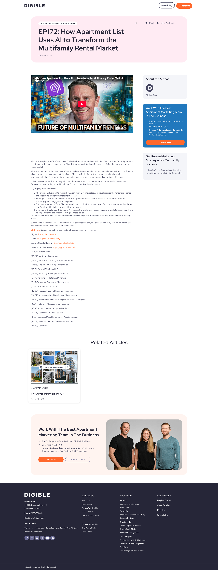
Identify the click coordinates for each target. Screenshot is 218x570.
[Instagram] (32, 538)
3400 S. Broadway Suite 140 (35, 505)
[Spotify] (37, 538)
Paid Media (124, 500)
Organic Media (125, 522)
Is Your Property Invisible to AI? (47, 393)
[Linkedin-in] (52, 538)
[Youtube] (47, 538)
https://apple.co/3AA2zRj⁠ (64, 247)
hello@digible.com (37, 518)
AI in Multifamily (47, 23)
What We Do (126, 495)
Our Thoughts (164, 495)
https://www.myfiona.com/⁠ (48, 238)
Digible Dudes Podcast (65, 23)
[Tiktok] (26, 538)
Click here (35, 230)
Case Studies (163, 505)
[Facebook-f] (42, 538)
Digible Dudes (164, 500)
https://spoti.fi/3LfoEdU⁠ (63, 243)
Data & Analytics (126, 536)
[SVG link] (34, 5)
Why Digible (88, 495)
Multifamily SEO (39, 388)
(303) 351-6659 (37, 513)
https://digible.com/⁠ (47, 234)
